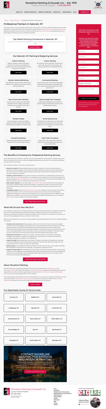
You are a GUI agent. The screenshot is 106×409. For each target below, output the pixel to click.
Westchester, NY (15, 20)
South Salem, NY (35, 340)
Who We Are (56, 390)
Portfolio (56, 12)
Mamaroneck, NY (13, 319)
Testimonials (66, 12)
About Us (19, 12)
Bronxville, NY (56, 297)
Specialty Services (44, 12)
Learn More (18, 72)
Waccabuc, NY (56, 340)
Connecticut (29, 179)
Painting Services (30, 12)
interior (48, 31)
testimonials (17, 177)
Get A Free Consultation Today (35, 201)
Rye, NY (35, 329)
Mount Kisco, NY (35, 319)
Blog (75, 12)
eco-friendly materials (38, 183)
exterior (42, 31)
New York (20, 179)
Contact (55, 402)
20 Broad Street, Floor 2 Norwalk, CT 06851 (16, 396)
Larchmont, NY (57, 308)
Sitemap (56, 404)
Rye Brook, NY (56, 329)
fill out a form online (32, 365)
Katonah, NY (35, 308)
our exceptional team (36, 270)
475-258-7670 (65, 5)
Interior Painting (58, 396)
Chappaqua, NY (14, 308)
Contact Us (85, 12)
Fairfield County (61, 29)
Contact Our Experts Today (35, 371)
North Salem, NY (56, 319)
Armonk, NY (14, 297)
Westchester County (48, 29)
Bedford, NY (35, 297)
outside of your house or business (24, 278)
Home (6, 20)
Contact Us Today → (35, 47)
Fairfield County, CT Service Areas (61, 391)
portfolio (11, 197)
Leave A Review (35, 284)
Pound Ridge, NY (13, 329)
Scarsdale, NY (13, 340)
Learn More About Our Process (35, 259)
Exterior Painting (58, 395)
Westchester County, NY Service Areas (62, 393)
